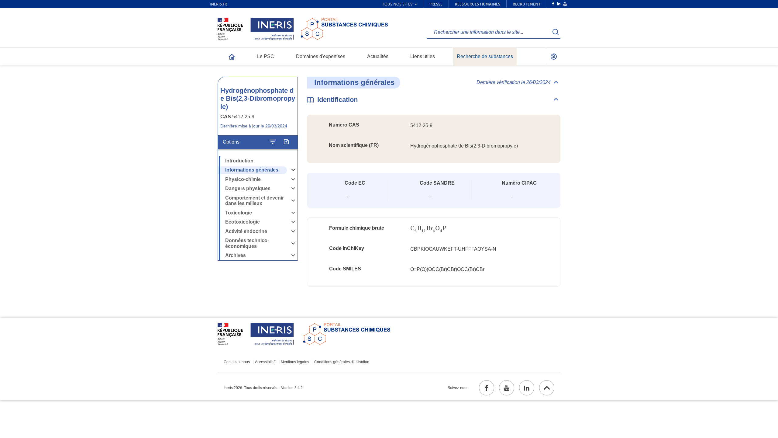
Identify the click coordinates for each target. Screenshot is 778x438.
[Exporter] (286, 142)
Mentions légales (295, 362)
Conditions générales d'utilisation (341, 362)
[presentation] (428, 228)
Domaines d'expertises (320, 56)
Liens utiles (422, 56)
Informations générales (251, 169)
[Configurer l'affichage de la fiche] (273, 142)
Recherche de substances (485, 56)
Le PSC (265, 56)
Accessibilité (265, 362)
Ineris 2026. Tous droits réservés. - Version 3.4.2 (263, 388)
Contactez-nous (237, 362)
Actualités (377, 56)
